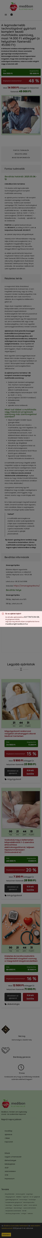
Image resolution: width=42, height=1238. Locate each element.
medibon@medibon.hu (16, 624)
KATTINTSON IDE (31, 617)
